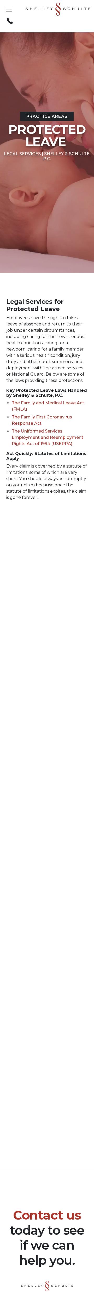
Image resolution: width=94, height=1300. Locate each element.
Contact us (47, 1215)
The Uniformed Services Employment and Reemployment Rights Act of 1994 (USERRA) (47, 437)
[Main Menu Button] (9, 9)
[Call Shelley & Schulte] (9, 21)
